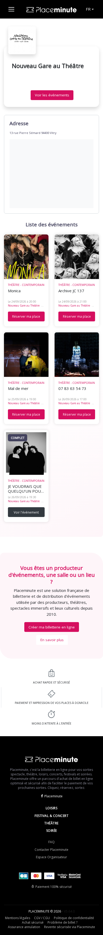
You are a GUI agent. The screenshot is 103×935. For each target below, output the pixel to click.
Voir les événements (52, 95)
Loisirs (52, 808)
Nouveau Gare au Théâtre (24, 305)
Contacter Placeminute (51, 849)
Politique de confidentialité (74, 918)
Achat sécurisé (33, 922)
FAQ (51, 842)
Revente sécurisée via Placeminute (69, 927)
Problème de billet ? (62, 922)
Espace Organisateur (51, 857)
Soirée (51, 830)
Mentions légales (17, 918)
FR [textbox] (88, 9)
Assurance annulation (24, 927)
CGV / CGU (42, 918)
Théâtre (51, 823)
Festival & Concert (51, 815)
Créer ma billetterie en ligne (52, 627)
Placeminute (53, 796)
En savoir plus (52, 639)
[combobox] (89, 9)
